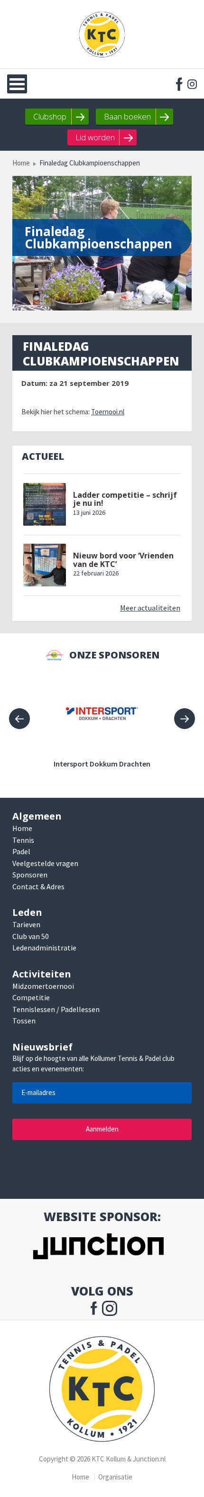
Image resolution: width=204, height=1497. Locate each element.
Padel (21, 851)
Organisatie (115, 1476)
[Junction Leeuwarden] (98, 1248)
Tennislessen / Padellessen (56, 1009)
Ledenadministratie (44, 947)
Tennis (23, 840)
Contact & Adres (38, 886)
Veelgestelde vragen (45, 863)
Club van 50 (30, 936)
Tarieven (26, 924)
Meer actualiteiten (150, 607)
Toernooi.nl (107, 411)
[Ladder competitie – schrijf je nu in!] (44, 504)
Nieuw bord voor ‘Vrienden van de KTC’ (123, 560)
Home (21, 162)
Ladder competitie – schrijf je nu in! (125, 499)
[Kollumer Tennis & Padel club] (102, 34)
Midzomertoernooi (43, 986)
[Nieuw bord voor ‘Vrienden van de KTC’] (44, 565)
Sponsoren (29, 874)
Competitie (31, 997)
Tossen (24, 1020)
